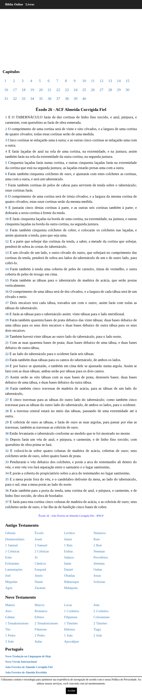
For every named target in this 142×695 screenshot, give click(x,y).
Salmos (69, 557)
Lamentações (13, 569)
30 (127, 90)
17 (15, 90)
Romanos (41, 611)
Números (100, 533)
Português (14, 649)
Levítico (69, 533)
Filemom (41, 629)
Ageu (8, 588)
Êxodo (39, 533)
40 (84, 98)
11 (93, 81)
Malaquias (71, 588)
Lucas (68, 605)
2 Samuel (41, 545)
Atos (8, 611)
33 (23, 98)
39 (75, 98)
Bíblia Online (14, 4)
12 (101, 81)
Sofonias (99, 582)
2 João (98, 635)
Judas (38, 641)
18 (23, 90)
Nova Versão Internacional (21, 661)
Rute (97, 539)
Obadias (69, 575)
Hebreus (69, 629)
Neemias (99, 551)
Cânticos (40, 563)
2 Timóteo (100, 623)
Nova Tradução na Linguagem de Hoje (28, 656)
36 (49, 98)
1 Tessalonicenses (16, 623)
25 (84, 90)
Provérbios (101, 557)
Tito (8, 629)
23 (67, 90)
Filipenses (70, 617)
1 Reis (68, 545)
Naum (39, 582)
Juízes (68, 539)
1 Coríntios (71, 611)
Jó (36, 557)
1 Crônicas (12, 551)
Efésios (39, 617)
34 (32, 98)
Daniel (68, 569)
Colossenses (101, 617)
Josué (38, 539)
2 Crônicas (42, 551)
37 (58, 98)
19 (32, 90)
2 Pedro (40, 635)
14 (119, 81)
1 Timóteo (71, 623)
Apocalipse (71, 641)
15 (127, 81)
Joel (7, 575)
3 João (9, 641)
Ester (8, 557)
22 (58, 90)
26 (93, 90)
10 (84, 81)
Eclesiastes (12, 563)
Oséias (98, 569)
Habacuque (71, 582)
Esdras (68, 551)
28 (110, 90)
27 (101, 90)
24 (75, 90)
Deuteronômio (14, 539)
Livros (30, 4)
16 (6, 90)
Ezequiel (40, 569)
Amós (39, 575)
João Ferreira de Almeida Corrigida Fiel (28, 667)
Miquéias (11, 582)
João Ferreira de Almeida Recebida (26, 672)
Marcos (39, 605)
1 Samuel (11, 545)
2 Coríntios (101, 611)
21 (49, 90)
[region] (71, 36)
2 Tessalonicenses (46, 623)
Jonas (97, 575)
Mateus (10, 605)
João (97, 605)
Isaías (67, 563)
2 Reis (98, 545)
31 (6, 98)
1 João (68, 635)
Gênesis (10, 533)
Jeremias (99, 563)
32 (15, 98)
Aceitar (71, 690)
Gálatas (10, 617)
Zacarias (40, 588)
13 (110, 81)
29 (119, 90)
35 (41, 98)
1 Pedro (10, 635)
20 (41, 90)
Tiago (97, 629)
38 (67, 98)
